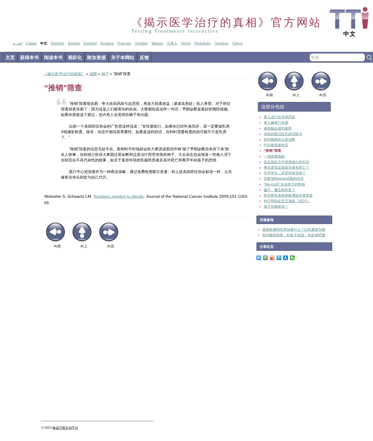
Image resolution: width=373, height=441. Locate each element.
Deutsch (57, 43)
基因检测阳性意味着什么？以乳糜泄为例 (293, 229)
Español (90, 43)
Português (202, 43)
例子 (105, 74)
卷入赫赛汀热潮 (276, 123)
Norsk (186, 43)
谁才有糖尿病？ (276, 206)
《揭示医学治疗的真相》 (64, 74)
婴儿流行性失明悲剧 (279, 117)
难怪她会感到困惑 (278, 128)
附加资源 (96, 57)
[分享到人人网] (285, 257)
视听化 (75, 57)
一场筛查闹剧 (274, 156)
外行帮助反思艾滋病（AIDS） (287, 201)
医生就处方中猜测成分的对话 (286, 162)
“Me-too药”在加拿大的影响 (284, 184)
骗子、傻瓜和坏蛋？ (279, 190)
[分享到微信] (292, 257)
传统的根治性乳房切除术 (283, 134)
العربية (17, 43)
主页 (10, 57)
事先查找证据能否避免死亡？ (286, 167)
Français (124, 43)
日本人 (172, 43)
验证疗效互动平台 (65, 427)
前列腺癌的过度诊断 (279, 139)
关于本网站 (122, 57)
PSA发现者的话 (276, 145)
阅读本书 (53, 57)
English (74, 43)
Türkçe (237, 43)
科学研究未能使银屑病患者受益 (288, 195)
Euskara (107, 43)
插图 (93, 74)
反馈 (144, 57)
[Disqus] (146, 337)
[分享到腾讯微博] (279, 257)
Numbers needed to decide (119, 196)
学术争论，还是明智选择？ (285, 173)
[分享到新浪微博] (272, 257)
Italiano (157, 43)
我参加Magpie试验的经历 (284, 179)
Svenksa (221, 43)
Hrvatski (141, 43)
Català (31, 43)
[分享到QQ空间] (265, 257)
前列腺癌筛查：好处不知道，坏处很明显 (293, 235)
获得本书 (29, 57)
